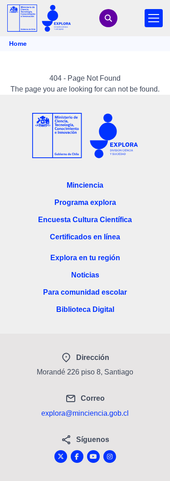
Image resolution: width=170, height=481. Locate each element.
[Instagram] (109, 456)
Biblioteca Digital (85, 309)
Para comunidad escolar (85, 292)
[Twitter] (60, 456)
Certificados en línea (85, 237)
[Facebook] (77, 456)
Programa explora (85, 202)
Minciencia (85, 185)
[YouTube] (93, 456)
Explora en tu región (85, 258)
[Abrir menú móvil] (154, 18)
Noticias (85, 275)
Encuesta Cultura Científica (85, 219)
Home (18, 43)
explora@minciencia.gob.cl (85, 413)
